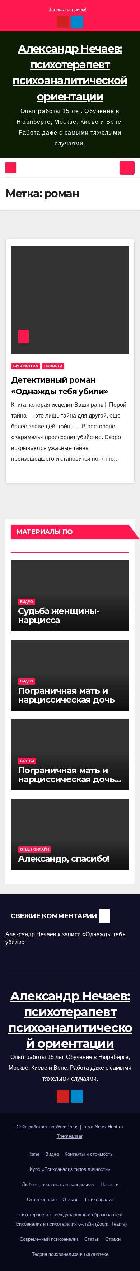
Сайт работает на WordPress (48, 1127)
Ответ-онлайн (42, 1199)
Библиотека (25, 366)
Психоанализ (99, 1199)
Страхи (113, 1239)
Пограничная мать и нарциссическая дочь (66, 695)
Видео (26, 602)
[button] (111, 167)
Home (33, 1154)
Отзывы (70, 1199)
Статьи (27, 761)
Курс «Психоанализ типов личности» (70, 1169)
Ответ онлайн (34, 849)
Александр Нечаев (30, 934)
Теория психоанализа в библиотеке (70, 1254)
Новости (53, 366)
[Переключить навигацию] (127, 168)
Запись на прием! (67, 9)
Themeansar (69, 1136)
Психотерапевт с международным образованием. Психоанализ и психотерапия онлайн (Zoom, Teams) (70, 1219)
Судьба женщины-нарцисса (58, 615)
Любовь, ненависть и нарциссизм (58, 1184)
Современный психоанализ (49, 1239)
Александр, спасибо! (63, 858)
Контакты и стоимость (89, 1154)
